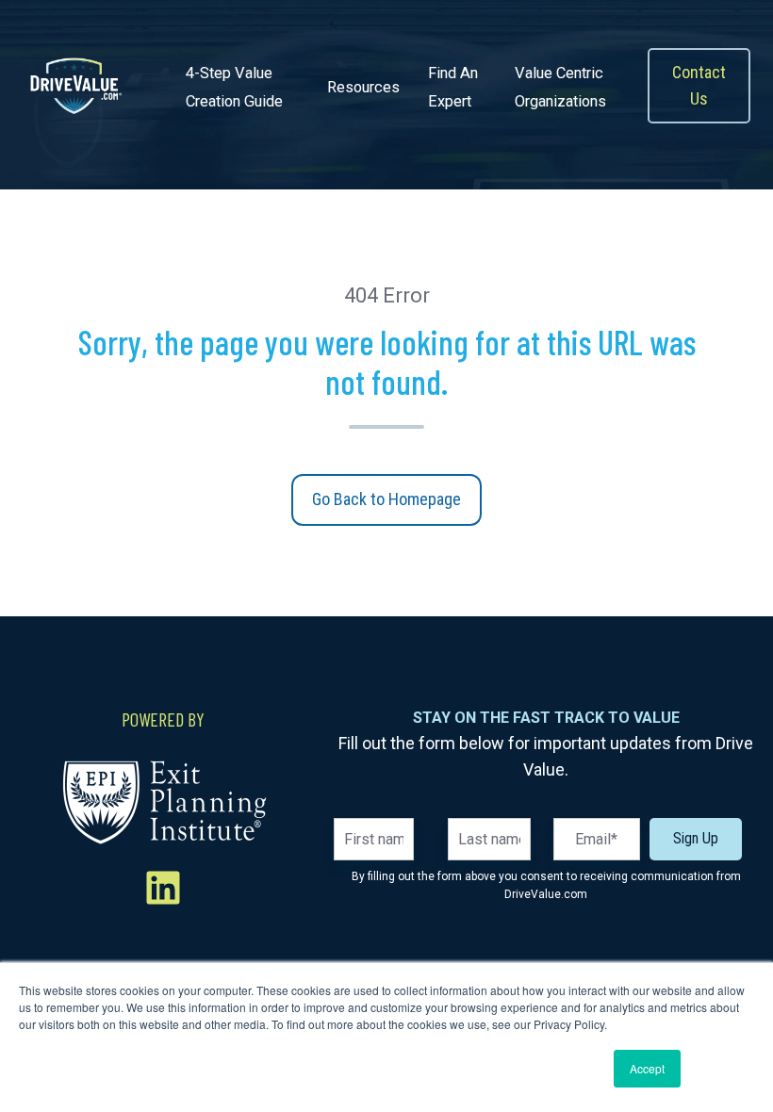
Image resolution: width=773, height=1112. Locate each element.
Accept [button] (647, 1068)
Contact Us (699, 85)
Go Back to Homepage (386, 499)
